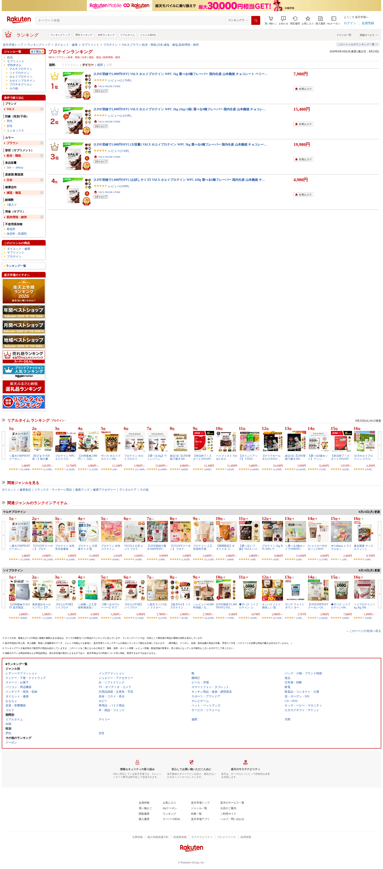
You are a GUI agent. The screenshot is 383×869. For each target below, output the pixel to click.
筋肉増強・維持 (17, 217)
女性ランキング (106, 34)
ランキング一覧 (16, 265)
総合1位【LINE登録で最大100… (180, 457)
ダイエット (9, 489)
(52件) (299, 559)
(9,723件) (277, 618)
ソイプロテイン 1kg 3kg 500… (364, 606)
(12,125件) (209, 559)
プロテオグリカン (20, 84)
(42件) (276, 559)
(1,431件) (185, 559)
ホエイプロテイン (20, 76)
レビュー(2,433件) (119, 115)
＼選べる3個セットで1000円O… (295, 547)
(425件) (345, 469)
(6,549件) (93, 618)
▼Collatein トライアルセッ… (341, 547)
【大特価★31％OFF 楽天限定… (19, 606)
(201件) (230, 469)
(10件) (368, 559)
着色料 (11, 229)
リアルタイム (127, 34)
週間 (100, 65)
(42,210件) (48, 559)
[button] (283, 20)
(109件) (345, 618)
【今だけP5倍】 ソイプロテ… (64, 606)
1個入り (12, 204)
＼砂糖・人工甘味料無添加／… (87, 606)
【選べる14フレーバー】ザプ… (110, 606)
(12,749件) (140, 469)
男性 (9, 121)
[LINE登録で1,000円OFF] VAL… (226, 606)
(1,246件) (47, 618)
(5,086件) (254, 469)
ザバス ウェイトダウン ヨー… (294, 606)
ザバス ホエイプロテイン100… (110, 457)
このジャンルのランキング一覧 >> (357, 44)
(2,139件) (47, 469)
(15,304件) (25, 559)
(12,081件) (301, 469)
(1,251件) (93, 469)
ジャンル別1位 (148, 34)
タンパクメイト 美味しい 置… (271, 606)
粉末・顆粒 (14, 155)
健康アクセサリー (104, 489)
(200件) (207, 469)
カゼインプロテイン (22, 80)
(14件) (253, 559)
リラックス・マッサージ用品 (53, 489)
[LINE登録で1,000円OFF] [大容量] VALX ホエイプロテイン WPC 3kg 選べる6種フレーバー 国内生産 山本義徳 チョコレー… (180, 144)
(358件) (138, 559)
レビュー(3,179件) (119, 80)
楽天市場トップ (13, 44)
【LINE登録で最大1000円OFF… (156, 547)
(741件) (368, 469)
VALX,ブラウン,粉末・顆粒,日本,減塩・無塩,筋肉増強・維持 (160, 44)
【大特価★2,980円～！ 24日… (87, 457)
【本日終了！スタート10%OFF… (203, 457)
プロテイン (110, 44)
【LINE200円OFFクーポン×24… (318, 606)
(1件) (114, 469)
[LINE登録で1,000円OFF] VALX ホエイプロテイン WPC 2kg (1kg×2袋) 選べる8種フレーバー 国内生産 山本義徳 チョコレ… (180, 109)
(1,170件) (323, 559)
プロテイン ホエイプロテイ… (133, 457)
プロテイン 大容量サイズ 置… (87, 547)
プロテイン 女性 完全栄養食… (64, 547)
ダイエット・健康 (66, 44)
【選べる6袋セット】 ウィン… (318, 457)
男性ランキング (83, 34)
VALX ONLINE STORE (109, 86)
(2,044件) (162, 469)
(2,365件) (70, 469)
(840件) (184, 469)
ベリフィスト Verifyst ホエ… (226, 457)
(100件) (368, 618)
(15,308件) (25, 469)
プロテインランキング (70, 51)
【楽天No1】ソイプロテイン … (180, 606)
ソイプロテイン (19, 73)
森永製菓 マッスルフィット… (363, 547)
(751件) (322, 469)
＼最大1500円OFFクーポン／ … (19, 457)
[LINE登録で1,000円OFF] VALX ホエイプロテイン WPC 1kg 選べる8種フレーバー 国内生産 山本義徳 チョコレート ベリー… (181, 74)
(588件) (230, 559)
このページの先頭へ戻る (365, 631)
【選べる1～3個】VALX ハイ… (249, 547)
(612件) (184, 618)
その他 (13, 88)
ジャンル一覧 (344, 34)
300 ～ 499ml (15, 167)
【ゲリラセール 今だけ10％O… (271, 457)
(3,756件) (139, 618)
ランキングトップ (60, 34)
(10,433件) (209, 618)
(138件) (161, 559)
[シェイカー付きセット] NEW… (317, 547)
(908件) (23, 618)
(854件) (115, 559)
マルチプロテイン (20, 69)
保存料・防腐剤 (17, 233)
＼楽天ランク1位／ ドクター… (157, 606)
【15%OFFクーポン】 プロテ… (42, 547)
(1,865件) (323, 618)
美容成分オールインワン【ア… (41, 606)
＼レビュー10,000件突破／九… (203, 606)
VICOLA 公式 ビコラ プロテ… (133, 547)
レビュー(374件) (118, 151)
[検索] (255, 20)
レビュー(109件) (118, 186)
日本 (9, 180)
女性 (9, 126)
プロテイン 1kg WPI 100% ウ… (272, 547)
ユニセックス (15, 130)
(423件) (253, 618)
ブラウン (12, 143)
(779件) (230, 618)
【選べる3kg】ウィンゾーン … (157, 457)
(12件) (299, 618)
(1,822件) (116, 618)
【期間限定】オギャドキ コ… (225, 547)
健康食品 (25, 489)
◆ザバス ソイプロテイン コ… (248, 606)
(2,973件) (162, 618)
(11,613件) (71, 618)
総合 (10, 57)
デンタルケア (128, 489)
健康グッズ (82, 489)
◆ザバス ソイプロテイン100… (340, 606)
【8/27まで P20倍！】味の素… (41, 457)
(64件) (92, 559)
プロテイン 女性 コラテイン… (110, 547)
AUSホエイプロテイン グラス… (363, 457)
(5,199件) (277, 469)
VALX (10, 109)
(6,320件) (70, 559)
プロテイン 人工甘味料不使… (202, 547)
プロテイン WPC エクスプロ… (65, 457)
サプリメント (90, 44)
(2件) (344, 559)
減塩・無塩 (14, 192)
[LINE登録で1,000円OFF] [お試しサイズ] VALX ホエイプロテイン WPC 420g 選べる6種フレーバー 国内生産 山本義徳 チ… (179, 179)
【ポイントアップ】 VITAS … (248, 457)
